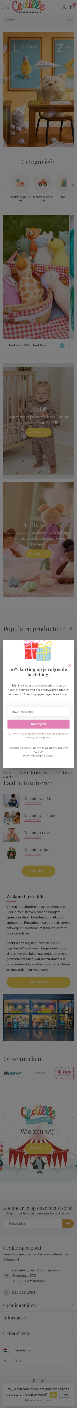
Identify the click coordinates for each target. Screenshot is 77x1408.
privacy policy (34, 737)
